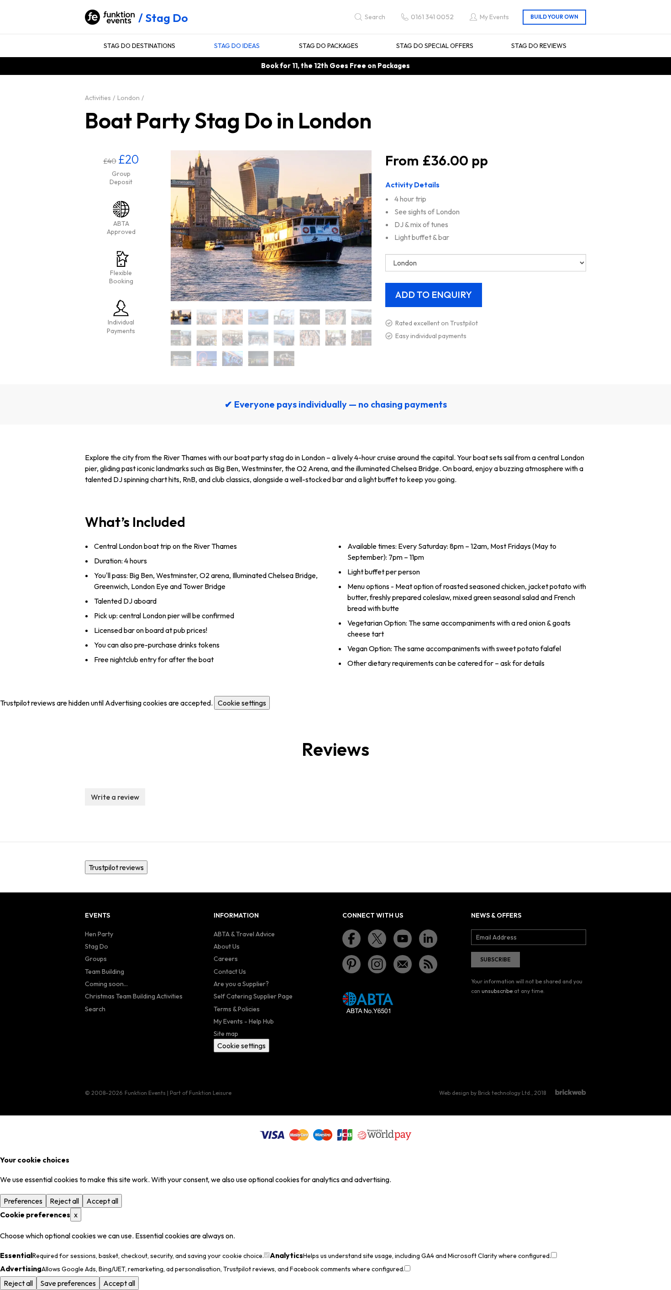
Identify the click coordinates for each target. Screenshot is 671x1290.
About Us (227, 946)
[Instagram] (377, 964)
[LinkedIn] (428, 938)
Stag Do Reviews (538, 46)
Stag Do (166, 18)
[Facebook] (351, 938)
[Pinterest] (351, 964)
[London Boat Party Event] (310, 317)
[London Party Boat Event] (310, 338)
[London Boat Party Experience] (362, 317)
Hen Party (99, 934)
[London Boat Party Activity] (233, 317)
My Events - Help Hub (244, 1021)
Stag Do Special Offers (434, 46)
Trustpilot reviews (116, 867)
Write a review (115, 797)
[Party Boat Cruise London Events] (233, 358)
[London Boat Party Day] (284, 317)
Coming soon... (106, 984)
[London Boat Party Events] (336, 317)
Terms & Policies (237, 1009)
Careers (226, 959)
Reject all (64, 1200)
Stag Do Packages (328, 46)
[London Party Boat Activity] (284, 338)
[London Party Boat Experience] (336, 338)
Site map (226, 1034)
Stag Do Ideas (237, 46)
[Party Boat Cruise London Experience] (259, 358)
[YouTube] (402, 938)
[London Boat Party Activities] (207, 317)
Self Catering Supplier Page (253, 996)
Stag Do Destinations (139, 46)
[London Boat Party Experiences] (181, 338)
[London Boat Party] (181, 317)
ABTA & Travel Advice (244, 934)
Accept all (102, 1200)
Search (95, 1009)
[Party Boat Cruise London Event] (207, 358)
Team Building (104, 971)
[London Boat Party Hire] (207, 338)
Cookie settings (242, 702)
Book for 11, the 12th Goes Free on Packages (335, 65)
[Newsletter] (402, 964)
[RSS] (428, 964)
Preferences (23, 1200)
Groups (96, 959)
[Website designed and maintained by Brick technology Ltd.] (570, 1092)
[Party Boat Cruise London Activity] (181, 358)
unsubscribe (497, 990)
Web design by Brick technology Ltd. (485, 1092)
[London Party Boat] (259, 338)
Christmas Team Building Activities (134, 996)
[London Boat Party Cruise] (259, 317)
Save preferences (68, 1283)
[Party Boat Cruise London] (362, 338)
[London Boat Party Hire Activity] (233, 338)
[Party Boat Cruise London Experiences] (284, 358)
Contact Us (230, 971)
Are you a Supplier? (241, 984)
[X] (377, 938)
